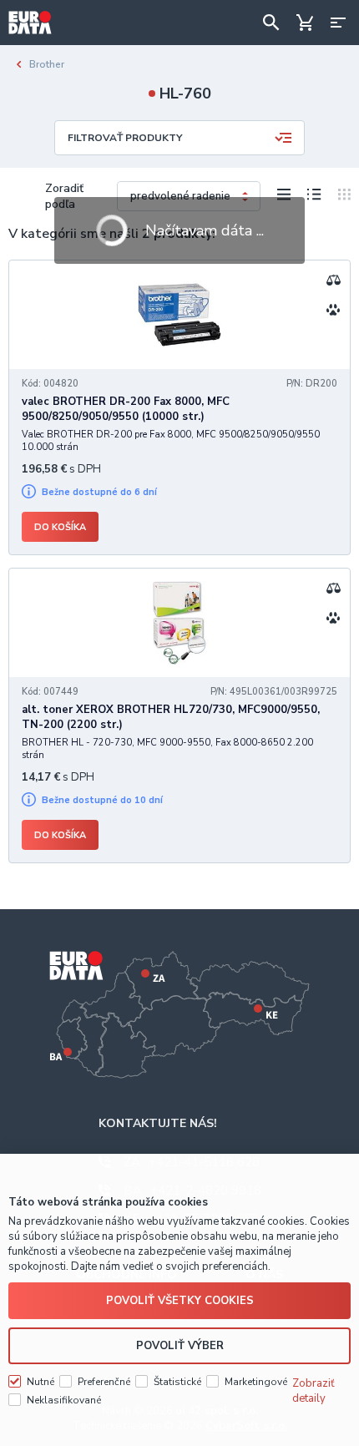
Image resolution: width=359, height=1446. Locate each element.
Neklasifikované (64, 1400)
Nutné (40, 1381)
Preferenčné (104, 1381)
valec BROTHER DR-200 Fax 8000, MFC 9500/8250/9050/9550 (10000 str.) (126, 409)
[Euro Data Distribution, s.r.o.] (30, 22)
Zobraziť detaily (313, 1391)
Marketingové (256, 1381)
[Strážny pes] (333, 310)
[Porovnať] (333, 280)
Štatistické (177, 1381)
